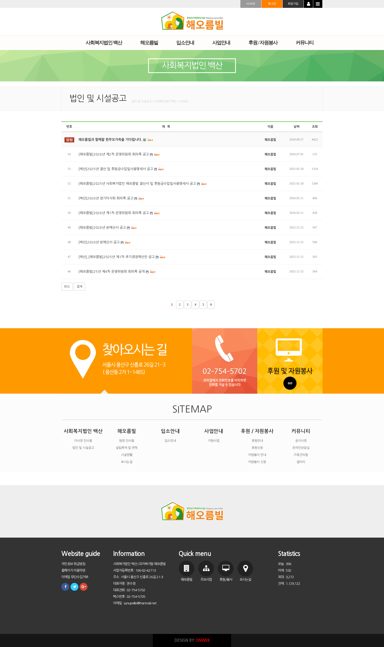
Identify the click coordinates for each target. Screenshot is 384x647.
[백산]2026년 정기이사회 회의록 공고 (106, 198)
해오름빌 (126, 431)
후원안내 (257, 440)
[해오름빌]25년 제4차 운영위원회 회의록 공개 (112, 271)
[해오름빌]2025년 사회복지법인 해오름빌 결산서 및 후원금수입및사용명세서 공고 (137, 183)
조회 (315, 126)
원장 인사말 (126, 440)
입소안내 (170, 431)
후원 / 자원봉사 (257, 431)
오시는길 (126, 462)
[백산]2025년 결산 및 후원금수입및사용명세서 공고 (116, 169)
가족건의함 (301, 454)
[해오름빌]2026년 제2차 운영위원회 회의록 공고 (114, 154)
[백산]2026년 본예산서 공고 (99, 242)
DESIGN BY (192, 640)
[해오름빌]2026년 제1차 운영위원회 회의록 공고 (114, 213)
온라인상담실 (301, 447)
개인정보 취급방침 (73, 564)
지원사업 (213, 440)
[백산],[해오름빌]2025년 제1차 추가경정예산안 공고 (117, 257)
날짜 (296, 126)
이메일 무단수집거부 (74, 577)
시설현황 (126, 454)
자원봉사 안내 (257, 454)
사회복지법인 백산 (83, 431)
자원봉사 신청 (257, 462)
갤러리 (300, 462)
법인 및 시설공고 (83, 447)
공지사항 (301, 440)
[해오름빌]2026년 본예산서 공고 (102, 227)
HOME (250, 3)
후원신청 (257, 447)
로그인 (272, 3)
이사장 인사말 (83, 440)
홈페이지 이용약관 (73, 570)
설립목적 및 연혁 (126, 447)
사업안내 (213, 431)
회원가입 (293, 3)
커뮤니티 (301, 431)
